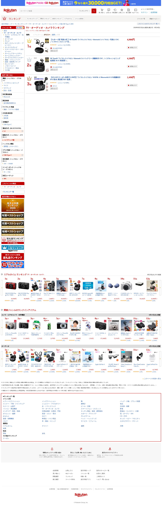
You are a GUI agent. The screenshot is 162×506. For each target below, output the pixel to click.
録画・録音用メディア (12, 62)
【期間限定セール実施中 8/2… (100, 294)
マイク (6, 85)
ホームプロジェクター (12, 55)
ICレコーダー (9, 64)
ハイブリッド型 (9, 140)
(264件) (64, 371)
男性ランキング (44, 18)
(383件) (128, 371)
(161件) (154, 371)
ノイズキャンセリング (11, 83)
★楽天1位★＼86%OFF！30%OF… (36, 295)
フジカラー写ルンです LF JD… (49, 334)
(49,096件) (77, 300)
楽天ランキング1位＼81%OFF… (74, 294)
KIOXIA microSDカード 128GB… (87, 294)
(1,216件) (141, 340)
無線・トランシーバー (12, 60)
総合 (5, 31)
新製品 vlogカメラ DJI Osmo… (62, 294)
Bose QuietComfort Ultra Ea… (139, 365)
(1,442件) (116, 371)
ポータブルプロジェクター (14, 58)
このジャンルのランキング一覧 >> (149, 24)
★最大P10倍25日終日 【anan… (152, 334)
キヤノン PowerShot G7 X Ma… (62, 334)
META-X (55, 86)
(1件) (128, 300)
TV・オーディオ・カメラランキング (45, 27)
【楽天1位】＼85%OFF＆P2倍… (49, 365)
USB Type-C (8, 124)
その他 (7, 70)
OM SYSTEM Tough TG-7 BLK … (23, 294)
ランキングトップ (32, 18)
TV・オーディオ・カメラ (38, 24)
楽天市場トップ (7, 24)
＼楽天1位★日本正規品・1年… (74, 365)
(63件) (153, 300)
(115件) (64, 300)
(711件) (90, 300)
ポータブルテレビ (11, 47)
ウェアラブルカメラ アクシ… (152, 294)
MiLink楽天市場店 (57, 48)
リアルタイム (68, 18)
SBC (5, 178)
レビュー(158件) (63, 83)
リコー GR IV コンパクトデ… (23, 334)
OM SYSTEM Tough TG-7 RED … (10, 294)
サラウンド (7, 88)
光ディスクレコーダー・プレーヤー (14, 44)
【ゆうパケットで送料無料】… (36, 334)
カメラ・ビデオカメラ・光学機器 (14, 36)
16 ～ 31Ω (7, 172)
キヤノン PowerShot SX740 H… (10, 334)
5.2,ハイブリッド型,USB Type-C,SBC (61, 24)
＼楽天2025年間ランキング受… (139, 334)
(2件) (12, 300)
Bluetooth (7, 97)
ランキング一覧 (8, 192)
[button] (108, 11)
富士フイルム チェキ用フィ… (87, 334)
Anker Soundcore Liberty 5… (126, 365)
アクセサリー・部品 (12, 68)
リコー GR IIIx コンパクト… (100, 334)
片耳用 (6, 116)
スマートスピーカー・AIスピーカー (14, 50)
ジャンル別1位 (79, 18)
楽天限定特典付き (10, 103)
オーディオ (9, 39)
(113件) (103, 371)
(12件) (141, 371)
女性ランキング (56, 18)
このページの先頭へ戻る (152, 378)
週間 (53, 35)
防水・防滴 (7, 90)
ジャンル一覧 (141, 18)
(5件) (115, 300)
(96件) (38, 371)
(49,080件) (13, 371)
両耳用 (6, 118)
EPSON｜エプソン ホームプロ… (139, 294)
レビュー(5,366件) (64, 64)
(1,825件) (51, 300)
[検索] (94, 11)
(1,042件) (154, 340)
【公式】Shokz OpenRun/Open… (113, 365)
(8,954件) (26, 371)
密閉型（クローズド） (11, 146)
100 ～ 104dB (8, 164)
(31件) (102, 300)
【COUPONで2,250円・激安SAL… (36, 365)
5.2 (5, 131)
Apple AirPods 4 (100, 364)
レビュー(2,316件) (64, 45)
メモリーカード (10, 66)
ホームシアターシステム (13, 53)
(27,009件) (52, 371)
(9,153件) (77, 340)
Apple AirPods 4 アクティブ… (62, 365)
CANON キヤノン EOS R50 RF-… (126, 294)
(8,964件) (39, 300)
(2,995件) (77, 371)
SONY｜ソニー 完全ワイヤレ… (113, 294)
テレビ (7, 41)
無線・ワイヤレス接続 (11, 109)
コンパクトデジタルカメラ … (113, 334)
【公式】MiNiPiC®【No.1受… (74, 334)
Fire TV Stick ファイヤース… (49, 294)
